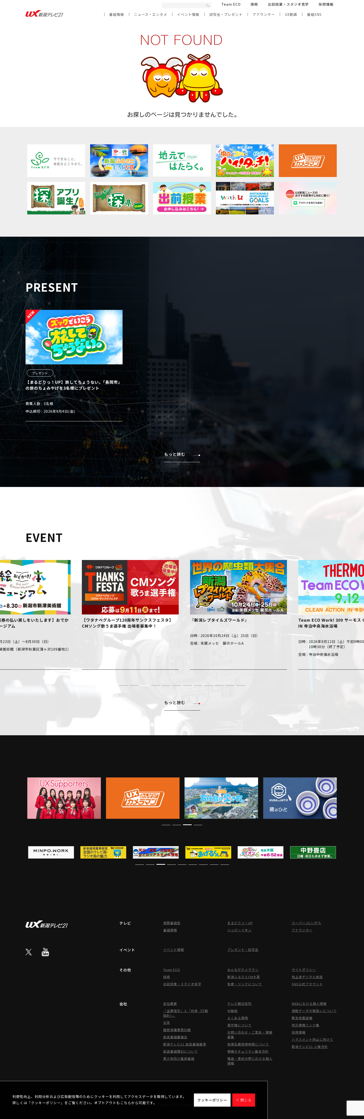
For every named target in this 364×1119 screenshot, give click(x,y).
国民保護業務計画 (177, 1029)
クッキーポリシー (212, 1099)
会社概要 (170, 1003)
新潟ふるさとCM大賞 (243, 976)
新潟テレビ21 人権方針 (310, 1046)
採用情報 (326, 4)
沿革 (166, 1022)
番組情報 (116, 14)
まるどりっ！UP (240, 922)
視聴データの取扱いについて (314, 1010)
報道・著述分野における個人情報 (249, 1061)
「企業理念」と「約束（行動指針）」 (185, 1013)
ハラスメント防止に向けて (312, 1039)
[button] (123, 685)
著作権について (239, 1025)
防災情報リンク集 (305, 1025)
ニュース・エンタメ (150, 14)
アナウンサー (264, 14)
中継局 (232, 1010)
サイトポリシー (304, 969)
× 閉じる (244, 1099)
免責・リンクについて (244, 984)
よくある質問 (237, 1018)
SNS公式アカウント (307, 984)
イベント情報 (188, 14)
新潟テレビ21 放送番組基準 (184, 1044)
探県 (254, 4)
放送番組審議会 (175, 1037)
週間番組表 (172, 922)
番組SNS (314, 14)
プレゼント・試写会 (243, 949)
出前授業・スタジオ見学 (288, 4)
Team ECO (231, 4)
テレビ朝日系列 (239, 1003)
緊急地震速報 (302, 1018)
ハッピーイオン (239, 930)
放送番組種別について (180, 1051)
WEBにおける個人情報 (309, 1003)
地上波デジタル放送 (307, 976)
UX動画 (291, 14)
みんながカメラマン (243, 969)
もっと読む (174, 454)
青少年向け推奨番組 (178, 1058)
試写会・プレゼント (226, 14)
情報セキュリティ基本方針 (248, 1051)
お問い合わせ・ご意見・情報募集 (249, 1034)
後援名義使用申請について (248, 1044)
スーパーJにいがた (306, 922)
